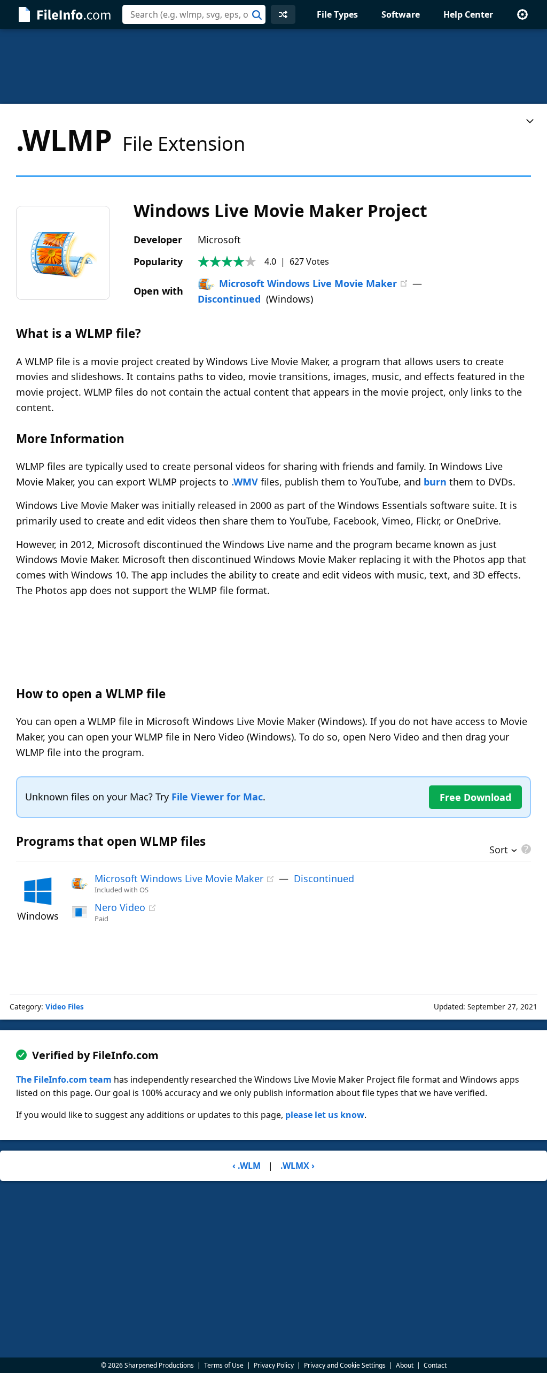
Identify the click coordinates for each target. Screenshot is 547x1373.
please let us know (324, 1115)
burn (435, 481)
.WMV (244, 481)
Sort (498, 850)
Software (400, 14)
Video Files (64, 1007)
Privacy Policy (274, 1365)
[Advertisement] (273, 66)
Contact (435, 1365)
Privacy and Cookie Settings (345, 1365)
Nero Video (120, 907)
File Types (337, 14)
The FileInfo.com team (64, 1079)
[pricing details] (525, 849)
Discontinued (229, 298)
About (404, 1365)
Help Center (468, 14)
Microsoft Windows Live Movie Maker (308, 283)
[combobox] (193, 14)
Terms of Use (224, 1365)
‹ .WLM (246, 1165)
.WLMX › (297, 1165)
